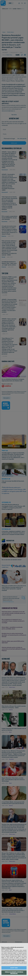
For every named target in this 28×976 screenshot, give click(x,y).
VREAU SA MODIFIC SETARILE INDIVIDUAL (14, 972)
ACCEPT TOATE (14, 967)
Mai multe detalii (20, 960)
